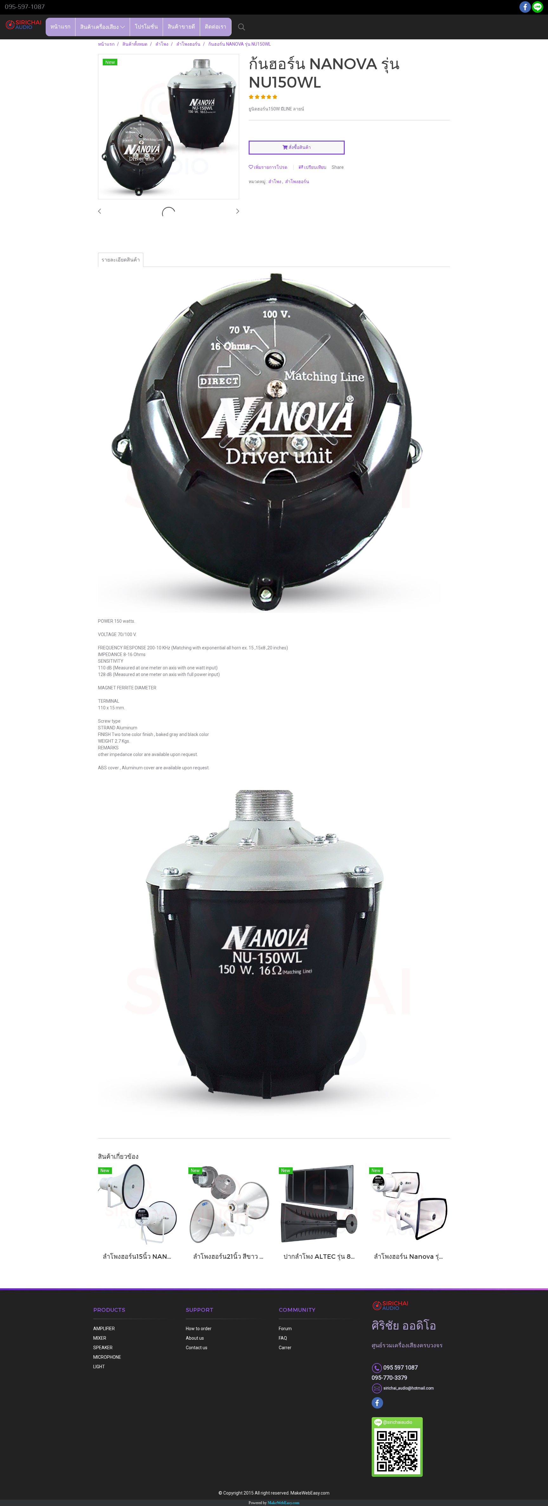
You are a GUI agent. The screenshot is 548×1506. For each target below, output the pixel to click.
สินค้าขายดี (181, 27)
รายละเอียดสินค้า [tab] (120, 260)
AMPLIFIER (104, 1328)
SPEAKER (103, 1347)
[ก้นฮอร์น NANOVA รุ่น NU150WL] (168, 127)
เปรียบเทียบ (314, 167)
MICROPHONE (107, 1357)
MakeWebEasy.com (283, 1503)
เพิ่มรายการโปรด (270, 167)
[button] (242, 27)
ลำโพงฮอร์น (297, 181)
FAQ (283, 1338)
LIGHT (99, 1366)
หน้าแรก (60, 27)
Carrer (285, 1347)
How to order (199, 1328)
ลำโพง (275, 181)
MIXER (99, 1338)
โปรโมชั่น (146, 27)
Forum (285, 1328)
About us (195, 1338)
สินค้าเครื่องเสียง (100, 27)
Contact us (196, 1347)
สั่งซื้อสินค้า (299, 147)
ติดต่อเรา (215, 27)
